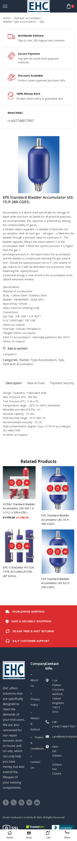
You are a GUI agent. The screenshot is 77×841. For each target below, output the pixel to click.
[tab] (13, 383)
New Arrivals (36, 383)
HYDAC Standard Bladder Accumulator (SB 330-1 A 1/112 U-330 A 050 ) (19, 508)
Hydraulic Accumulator (27, 18)
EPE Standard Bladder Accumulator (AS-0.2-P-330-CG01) (55, 583)
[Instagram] (21, 803)
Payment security (62, 383)
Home (6, 18)
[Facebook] (6, 803)
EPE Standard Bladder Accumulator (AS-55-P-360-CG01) (55, 519)
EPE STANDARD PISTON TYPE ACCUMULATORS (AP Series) (18, 571)
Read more (57, 488)
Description (14, 383)
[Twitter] (14, 803)
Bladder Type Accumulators (19, 21)
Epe (42, 21)
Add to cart (19, 482)
